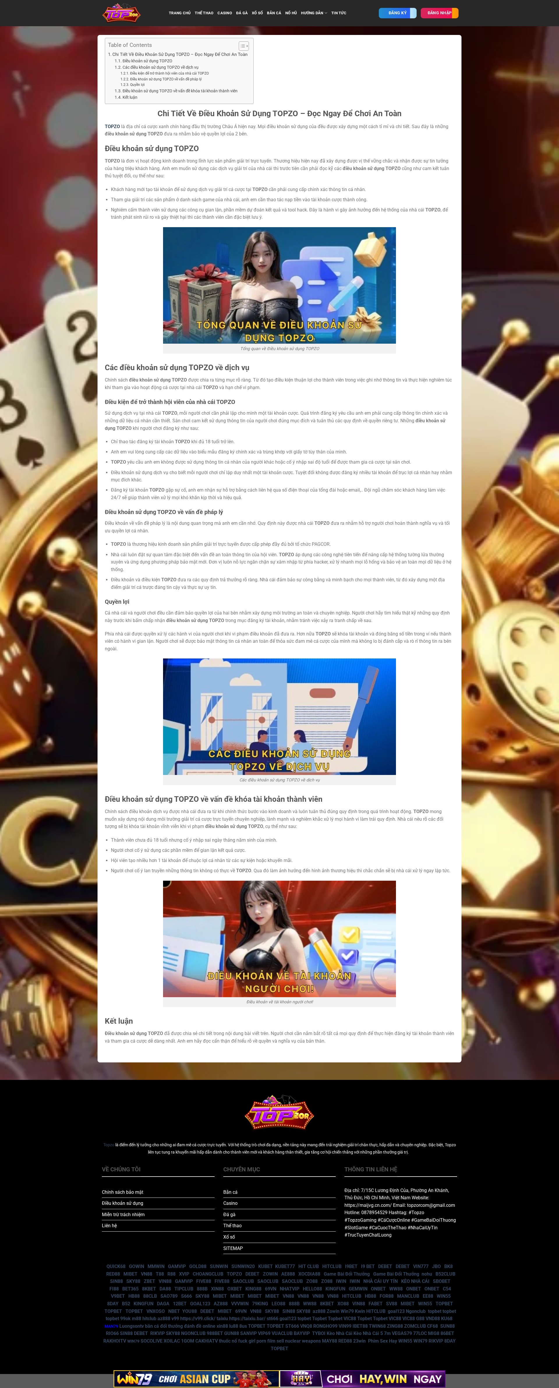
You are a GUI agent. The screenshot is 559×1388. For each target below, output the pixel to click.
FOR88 (387, 1296)
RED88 (113, 1274)
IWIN (341, 1281)
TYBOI (319, 1333)
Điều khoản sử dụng (122, 1203)
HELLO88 (312, 1289)
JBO (436, 1266)
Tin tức (338, 13)
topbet (434, 1311)
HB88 (134, 1296)
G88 (420, 1318)
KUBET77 (285, 1266)
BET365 (130, 1289)
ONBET (378, 1289)
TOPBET (444, 1303)
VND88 (433, 1318)
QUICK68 (116, 1266)
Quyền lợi (137, 85)
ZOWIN (270, 1274)
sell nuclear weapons (299, 1341)
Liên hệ (109, 1225)
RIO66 (112, 1333)
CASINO (224, 13)
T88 (160, 1274)
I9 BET (368, 1266)
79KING (260, 1303)
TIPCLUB (183, 1289)
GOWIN (136, 1266)
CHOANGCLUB (208, 1274)
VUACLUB (282, 1333)
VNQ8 (306, 1326)
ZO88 (312, 1281)
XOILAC (172, 1341)
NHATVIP (289, 1289)
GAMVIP (177, 1266)
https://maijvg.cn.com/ (368, 1205)
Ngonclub (416, 1311)
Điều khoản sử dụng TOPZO (147, 61)
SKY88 (133, 1281)
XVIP (184, 1274)
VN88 (146, 1274)
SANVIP (248, 1333)
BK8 (448, 1266)
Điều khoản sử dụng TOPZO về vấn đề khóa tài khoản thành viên (180, 91)
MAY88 (329, 1341)
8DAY (112, 1303)
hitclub (149, 1318)
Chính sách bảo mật (122, 1192)
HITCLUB (332, 1266)
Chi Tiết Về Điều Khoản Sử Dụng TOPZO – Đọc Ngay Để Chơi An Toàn (179, 54)
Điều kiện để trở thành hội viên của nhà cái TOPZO (169, 73)
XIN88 (217, 1289)
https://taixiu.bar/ (247, 1318)
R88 (171, 1274)
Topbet (319, 1318)
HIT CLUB (308, 1266)
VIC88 (350, 1318)
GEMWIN (358, 1289)
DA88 (165, 1289)
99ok (125, 1318)
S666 (186, 1296)
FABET (376, 1303)
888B (202, 1289)
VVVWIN (240, 1303)
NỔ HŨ (291, 13)
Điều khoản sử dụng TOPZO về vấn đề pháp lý (165, 79)
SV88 (391, 1303)
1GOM (187, 1341)
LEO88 (278, 1303)
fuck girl (246, 1341)
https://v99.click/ (197, 1318)
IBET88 (360, 1326)
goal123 (396, 1311)
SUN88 (447, 1326)
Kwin (360, 1311)
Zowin (333, 1311)
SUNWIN (219, 1266)
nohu (427, 1274)
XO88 (343, 1303)
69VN (270, 1289)
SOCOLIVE (151, 1341)
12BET (180, 1303)
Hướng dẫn (312, 13)
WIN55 (444, 1296)
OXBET (234, 1289)
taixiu (222, 1318)
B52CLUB (445, 1274)
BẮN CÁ (274, 13)
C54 (447, 1289)
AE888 (288, 1274)
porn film (265, 1341)
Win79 (347, 1311)
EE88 (428, 1296)
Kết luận (130, 97)
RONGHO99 (325, 1326)
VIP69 (264, 1333)
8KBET (149, 1289)
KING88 (253, 1289)
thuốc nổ (228, 1341)
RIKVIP (157, 1333)
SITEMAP (233, 1248)
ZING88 (395, 1326)
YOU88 (189, 1311)
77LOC (420, 1333)
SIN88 (116, 1281)
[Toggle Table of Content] (240, 46)
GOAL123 (200, 1303)
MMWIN (156, 1266)
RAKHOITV (114, 1341)
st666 (272, 1318)
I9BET (351, 1266)
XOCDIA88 (309, 1274)
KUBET (265, 1266)
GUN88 (231, 1333)
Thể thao (232, 1225)
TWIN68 (377, 1326)
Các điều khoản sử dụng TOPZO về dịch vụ (161, 67)
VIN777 (421, 1266)
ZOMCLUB (415, 1326)
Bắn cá (230, 1192)
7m (387, 1333)
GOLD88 (197, 1266)
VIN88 (165, 1281)
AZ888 (221, 1303)
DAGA (163, 1303)
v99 (175, 1318)
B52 (126, 1303)
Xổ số (229, 1237)
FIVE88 (203, 1281)
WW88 (396, 1289)
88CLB (150, 1296)
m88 (136, 1318)
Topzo (108, 1144)
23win (359, 1341)
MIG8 (433, 1333)
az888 (319, 1311)
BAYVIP (302, 1333)
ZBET (149, 1281)
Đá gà (229, 1214)
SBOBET (441, 1281)
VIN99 (345, 1326)
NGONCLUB (193, 1333)
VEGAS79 (402, 1333)
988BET (215, 1333)
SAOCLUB (243, 1281)
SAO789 (169, 1296)
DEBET (385, 1266)
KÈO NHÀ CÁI (414, 1281)
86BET (447, 1333)
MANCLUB (408, 1296)
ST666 (292, 1326)
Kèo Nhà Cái (339, 1333)
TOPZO (234, 1274)
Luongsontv (131, 1326)
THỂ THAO (204, 13)
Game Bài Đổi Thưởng (347, 1274)
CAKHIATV (206, 1341)
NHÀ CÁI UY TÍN (380, 1281)
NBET (174, 1311)
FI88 (114, 1289)
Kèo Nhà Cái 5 (368, 1333)
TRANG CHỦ (180, 13)
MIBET (130, 1274)
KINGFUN (335, 1289)
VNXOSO (155, 1311)
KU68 (446, 1318)
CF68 (433, 1326)
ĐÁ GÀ (242, 13)
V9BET (118, 1296)
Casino (230, 1203)
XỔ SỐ (257, 13)
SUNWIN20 (243, 1266)
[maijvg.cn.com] (131, 13)
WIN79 (420, 1341)
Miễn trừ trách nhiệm (123, 1214)
